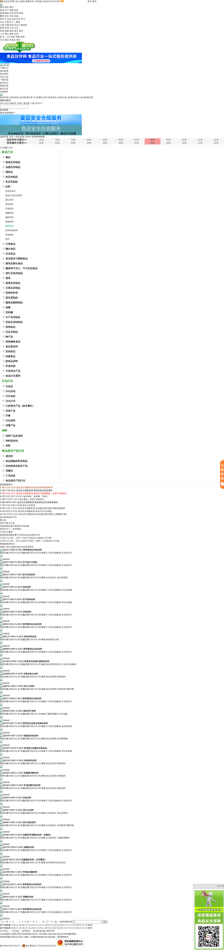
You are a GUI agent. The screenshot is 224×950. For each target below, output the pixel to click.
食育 (21, 31)
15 (47, 922)
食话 (16, 31)
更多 (18, 40)
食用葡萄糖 (62, 738)
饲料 (4, 430)
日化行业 (7, 380)
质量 (2, 28)
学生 (18, 19)
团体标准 (4, 85)
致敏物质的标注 (7, 544)
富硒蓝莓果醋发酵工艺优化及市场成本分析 (20, 535)
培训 (9, 19)
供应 (13, 37)
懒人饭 (3, 520)
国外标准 (14, 97)
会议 (14, 19)
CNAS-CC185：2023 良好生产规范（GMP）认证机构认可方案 (29, 541)
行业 (2, 40)
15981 (20, 103)
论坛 (2, 22)
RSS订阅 (55, 1)
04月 (89, 140)
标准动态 (52, 97)
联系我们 (26, 931)
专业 (11, 16)
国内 (2, 7)
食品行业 (7, 151)
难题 (11, 10)
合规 (2, 25)
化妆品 (46, 1)
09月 (168, 140)
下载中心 (4, 68)
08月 (152, 140)
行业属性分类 (40, 97)
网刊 (11, 7)
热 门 (12, 22)
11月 (200, 140)
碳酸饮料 (9, 213)
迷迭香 (26, 103)
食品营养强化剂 (53, 664)
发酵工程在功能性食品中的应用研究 (17, 547)
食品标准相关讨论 (8, 517)
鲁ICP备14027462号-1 (11, 946)
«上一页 (4, 922)
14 (43, 922)
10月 (184, 140)
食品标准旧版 (39, 931)
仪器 (11, 13)
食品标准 (4, 71)
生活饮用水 (66, 553)
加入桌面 (20, 1)
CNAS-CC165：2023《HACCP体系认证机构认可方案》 (26, 538)
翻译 (2, 16)
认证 (16, 28)
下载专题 (4, 80)
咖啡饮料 (9, 217)
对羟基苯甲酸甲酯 (65, 689)
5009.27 (39, 103)
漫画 (11, 31)
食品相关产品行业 (13, 450)
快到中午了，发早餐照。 (11, 529)
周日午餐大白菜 (7, 523)
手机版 (38, 1)
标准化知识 (73, 97)
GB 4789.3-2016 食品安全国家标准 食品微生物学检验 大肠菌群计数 (34, 514)
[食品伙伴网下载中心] (19, 52)
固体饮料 (9, 204)
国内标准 (4, 97)
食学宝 (3, 19)
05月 (105, 140)
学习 (23, 19)
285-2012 (4, 103)
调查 (11, 34)
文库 (16, 34)
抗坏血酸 (63, 714)
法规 (7, 25)
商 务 (3, 37)
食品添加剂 (51, 763)
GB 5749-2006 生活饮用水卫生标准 (18, 505)
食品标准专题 (86, 97)
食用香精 (50, 862)
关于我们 (4, 931)
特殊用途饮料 (11, 230)
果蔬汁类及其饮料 (13, 195)
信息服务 (4, 91)
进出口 (17, 25)
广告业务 (15, 931)
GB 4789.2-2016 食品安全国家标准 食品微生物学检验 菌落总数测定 (33, 508)
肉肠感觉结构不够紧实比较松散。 (15, 526)
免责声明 (50, 931)
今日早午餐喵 (6, 532)
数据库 (24, 25)
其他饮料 (9, 235)
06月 (121, 140)
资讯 (94, 1)
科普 (2, 31)
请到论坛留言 (17, 937)
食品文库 (4, 88)
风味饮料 (9, 226)
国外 (7, 7)
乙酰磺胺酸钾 (52, 714)
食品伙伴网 (9, 1)
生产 (7, 10)
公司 (8, 37)
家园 (18, 22)
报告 (16, 10)
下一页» (54, 922)
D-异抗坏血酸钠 (53, 553)
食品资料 (4, 74)
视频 (7, 31)
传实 (7, 16)
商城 (21, 13)
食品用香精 (62, 577)
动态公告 (4, 77)
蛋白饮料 (9, 200)
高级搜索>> (10, 113)
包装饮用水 (10, 191)
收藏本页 (29, 1)
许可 (11, 28)
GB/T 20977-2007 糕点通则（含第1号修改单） (24, 499)
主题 (7, 22)
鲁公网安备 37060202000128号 (41, 946)
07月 (136, 140)
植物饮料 (9, 221)
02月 (57, 140)
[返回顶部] (0, 949)
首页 (90, 1)
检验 (7, 13)
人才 (2, 34)
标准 (11, 25)
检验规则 (50, 639)
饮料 (28, 136)
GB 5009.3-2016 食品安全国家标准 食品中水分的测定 (27, 511)
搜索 (2, 113)
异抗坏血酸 (66, 590)
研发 (2, 10)
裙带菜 (13, 103)
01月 (41, 140)
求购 (18, 37)
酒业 (7, 40)
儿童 (32, 103)
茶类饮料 (9, 208)
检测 (2, 13)
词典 (16, 16)
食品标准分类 (26, 97)
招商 (22, 37)
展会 (7, 34)
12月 (216, 140)
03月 (73, 140)
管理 (16, 13)
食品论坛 (4, 83)
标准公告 (62, 97)
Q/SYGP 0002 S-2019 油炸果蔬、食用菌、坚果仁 (25, 496)
